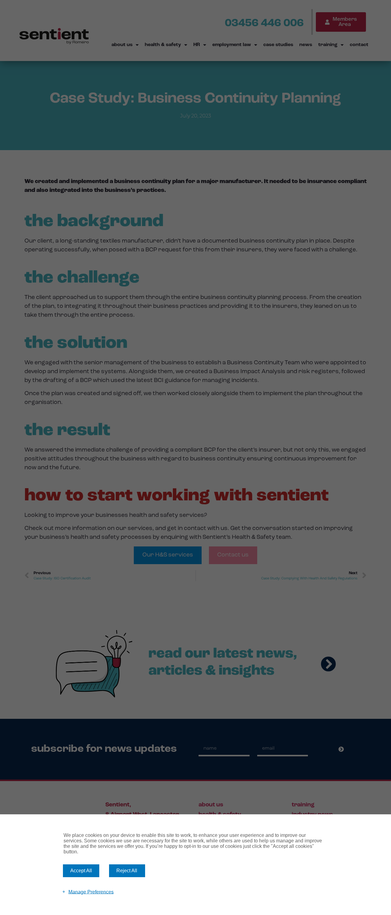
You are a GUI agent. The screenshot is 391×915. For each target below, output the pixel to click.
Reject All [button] (126, 870)
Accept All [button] (81, 870)
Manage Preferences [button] (91, 891)
